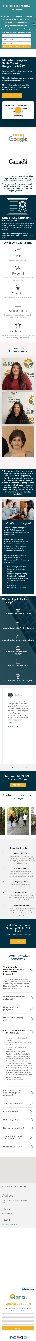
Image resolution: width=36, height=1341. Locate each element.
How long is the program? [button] (11, 1008)
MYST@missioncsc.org (10, 1224)
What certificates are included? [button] (14, 998)
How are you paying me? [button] (13, 1019)
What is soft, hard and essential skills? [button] (13, 1137)
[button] (12, 95)
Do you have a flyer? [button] (13, 1128)
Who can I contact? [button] (13, 1103)
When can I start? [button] (12, 1147)
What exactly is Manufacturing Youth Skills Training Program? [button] (14, 970)
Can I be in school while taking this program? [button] (12, 1092)
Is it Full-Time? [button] (10, 1111)
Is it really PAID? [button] (11, 1120)
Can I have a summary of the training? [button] (14, 1031)
